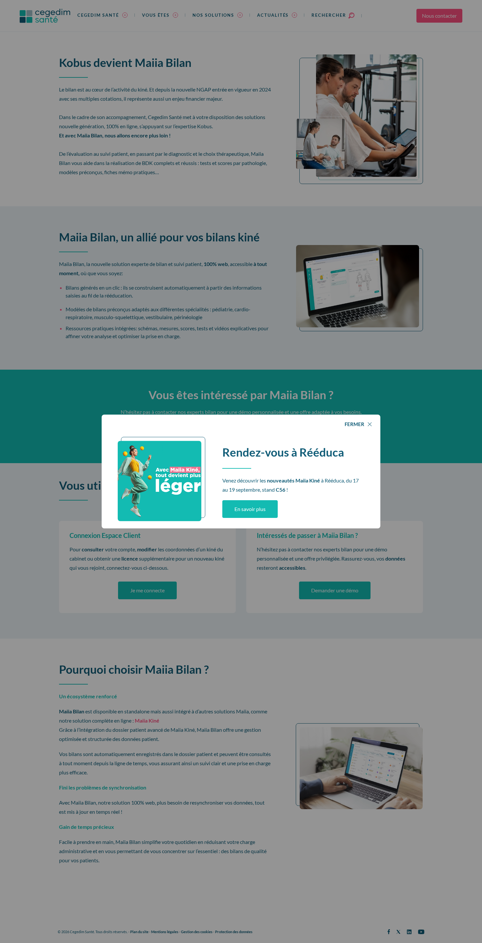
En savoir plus (250, 509)
